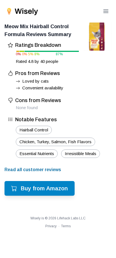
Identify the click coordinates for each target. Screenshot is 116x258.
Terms (66, 226)
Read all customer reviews (33, 169)
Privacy (51, 226)
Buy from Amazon (44, 188)
